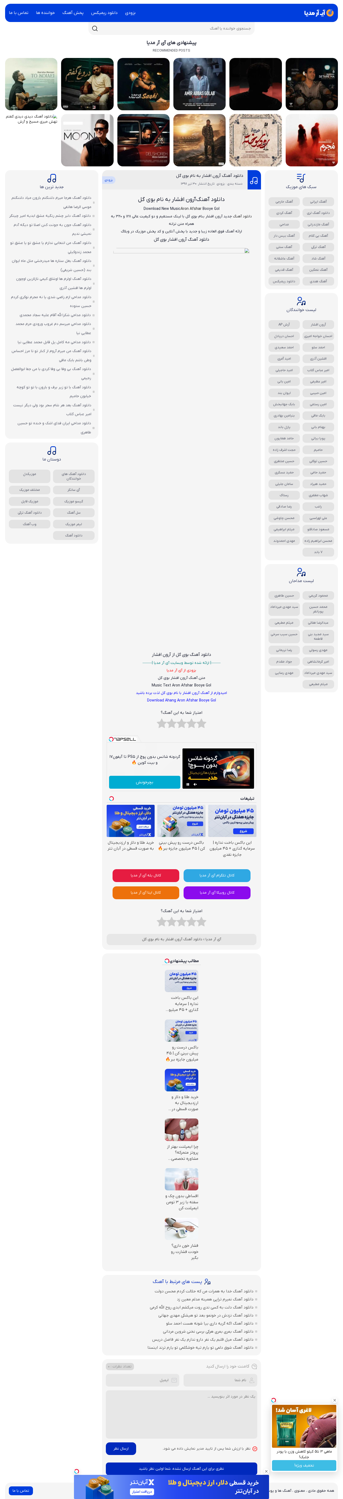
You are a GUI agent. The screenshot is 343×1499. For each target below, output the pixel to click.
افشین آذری (318, 358)
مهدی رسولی (318, 650)
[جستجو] (95, 28)
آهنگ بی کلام (318, 235)
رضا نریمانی (284, 650)
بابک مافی (318, 415)
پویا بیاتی (318, 438)
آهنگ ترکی (318, 247)
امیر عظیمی (318, 381)
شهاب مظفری (318, 495)
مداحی (284, 224)
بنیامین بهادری (284, 415)
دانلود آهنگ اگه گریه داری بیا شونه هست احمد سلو (209, 1323)
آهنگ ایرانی (318, 201)
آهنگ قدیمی (284, 270)
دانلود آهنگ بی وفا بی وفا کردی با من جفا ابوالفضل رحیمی (51, 374)
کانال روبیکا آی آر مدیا (217, 892)
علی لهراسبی (318, 518)
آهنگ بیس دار (284, 235)
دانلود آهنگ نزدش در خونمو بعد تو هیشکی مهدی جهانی (205, 1315)
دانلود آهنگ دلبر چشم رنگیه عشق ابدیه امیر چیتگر (50, 215)
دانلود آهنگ (242, 216)
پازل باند (284, 427)
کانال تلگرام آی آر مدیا (217, 875)
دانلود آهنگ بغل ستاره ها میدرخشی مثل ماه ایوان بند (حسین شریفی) (51, 265)
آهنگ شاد (318, 258)
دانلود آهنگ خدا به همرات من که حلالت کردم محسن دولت (204, 1291)
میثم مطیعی (284, 622)
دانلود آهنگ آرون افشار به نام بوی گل (209, 175)
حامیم (318, 450)
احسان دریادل (284, 336)
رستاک (284, 495)
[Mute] (195, 784)
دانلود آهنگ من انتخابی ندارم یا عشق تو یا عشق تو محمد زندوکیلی (50, 247)
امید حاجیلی (284, 370)
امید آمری (284, 358)
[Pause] (188, 784)
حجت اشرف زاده (284, 450)
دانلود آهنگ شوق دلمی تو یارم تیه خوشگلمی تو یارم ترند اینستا (200, 1347)
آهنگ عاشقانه (284, 258)
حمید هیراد (318, 484)
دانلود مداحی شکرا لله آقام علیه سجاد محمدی (55, 315)
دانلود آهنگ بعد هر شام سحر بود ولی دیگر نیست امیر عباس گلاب (52, 410)
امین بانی (284, 381)
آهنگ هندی (318, 281)
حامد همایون (284, 438)
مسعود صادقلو (318, 529)
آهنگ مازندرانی (318, 224)
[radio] (201, 724)
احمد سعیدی (284, 347)
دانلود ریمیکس (104, 13)
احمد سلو (318, 347)
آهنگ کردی (284, 213)
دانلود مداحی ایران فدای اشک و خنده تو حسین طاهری (54, 428)
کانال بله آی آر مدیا (146, 875)
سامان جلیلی (284, 484)
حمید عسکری (284, 472)
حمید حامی (318, 472)
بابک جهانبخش (284, 404)
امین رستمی (318, 404)
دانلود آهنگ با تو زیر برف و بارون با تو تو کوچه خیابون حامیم (54, 392)
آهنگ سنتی (284, 247)
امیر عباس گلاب (318, 370)
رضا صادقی (284, 506)
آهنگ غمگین (318, 270)
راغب (318, 506)
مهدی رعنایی (284, 673)
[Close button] (334, 1400)
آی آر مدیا (213, 939)
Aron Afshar (191, 208)
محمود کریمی (318, 595)
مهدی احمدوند (284, 541)
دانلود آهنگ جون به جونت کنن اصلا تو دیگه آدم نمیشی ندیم (52, 229)
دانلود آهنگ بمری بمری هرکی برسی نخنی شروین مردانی (208, 1331)
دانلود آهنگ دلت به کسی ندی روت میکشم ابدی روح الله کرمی (201, 1307)
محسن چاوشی (284, 518)
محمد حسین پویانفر (318, 609)
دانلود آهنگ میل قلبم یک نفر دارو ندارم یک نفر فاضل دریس (202, 1339)
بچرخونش (144, 782)
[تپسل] (76, 1471)
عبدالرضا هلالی (318, 622)
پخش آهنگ (73, 13)
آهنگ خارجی (284, 201)
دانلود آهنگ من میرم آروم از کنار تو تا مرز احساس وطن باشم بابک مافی (51, 356)
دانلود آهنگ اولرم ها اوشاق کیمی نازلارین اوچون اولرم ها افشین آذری (53, 283)
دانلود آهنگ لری (318, 213)
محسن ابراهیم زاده (318, 541)
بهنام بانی (318, 427)
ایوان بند (284, 393)
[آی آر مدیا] (318, 13)
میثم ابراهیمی (284, 529)
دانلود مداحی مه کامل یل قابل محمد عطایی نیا (54, 342)
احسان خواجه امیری (318, 336)
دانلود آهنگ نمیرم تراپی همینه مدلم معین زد (215, 1299)
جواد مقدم (284, 661)
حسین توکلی (318, 461)
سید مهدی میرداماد (284, 607)
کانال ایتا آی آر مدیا (146, 892)
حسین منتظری (284, 461)
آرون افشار (318, 324)
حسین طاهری (284, 595)
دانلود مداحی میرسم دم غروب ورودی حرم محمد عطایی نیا (53, 328)
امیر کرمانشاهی (318, 661)
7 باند (318, 552)
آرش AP (284, 324)
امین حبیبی (318, 393)
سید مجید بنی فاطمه (318, 636)
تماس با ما (18, 13)
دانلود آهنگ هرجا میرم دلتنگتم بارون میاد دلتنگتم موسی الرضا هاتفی (51, 202)
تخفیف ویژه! (304, 1465)
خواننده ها (45, 13)
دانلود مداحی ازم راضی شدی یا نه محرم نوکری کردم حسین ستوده (51, 302)
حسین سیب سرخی (284, 634)
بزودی (130, 13)
